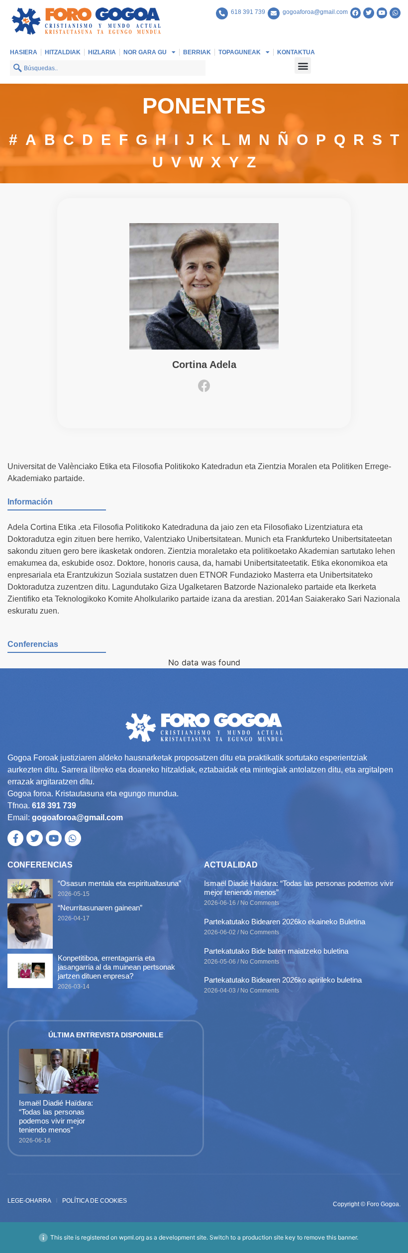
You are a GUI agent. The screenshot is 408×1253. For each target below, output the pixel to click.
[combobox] (107, 68)
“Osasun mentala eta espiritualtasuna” (119, 883)
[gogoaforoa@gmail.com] (274, 13)
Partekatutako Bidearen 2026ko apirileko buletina (283, 980)
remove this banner (330, 1237)
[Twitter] (368, 12)
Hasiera (23, 52)
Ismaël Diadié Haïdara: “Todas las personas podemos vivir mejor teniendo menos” (56, 1116)
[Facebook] (355, 12)
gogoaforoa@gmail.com (315, 11)
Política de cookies (94, 1200)
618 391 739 (248, 11)
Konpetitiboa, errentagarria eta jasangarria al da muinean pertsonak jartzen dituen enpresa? (116, 967)
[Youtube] (382, 12)
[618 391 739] (222, 13)
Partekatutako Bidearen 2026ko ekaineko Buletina (284, 921)
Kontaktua (296, 52)
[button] (303, 65)
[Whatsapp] (395, 12)
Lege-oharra (29, 1200)
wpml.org (131, 1237)
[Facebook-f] (15, 838)
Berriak (197, 52)
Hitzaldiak (63, 52)
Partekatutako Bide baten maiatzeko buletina (276, 951)
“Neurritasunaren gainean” (100, 907)
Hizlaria (102, 52)
